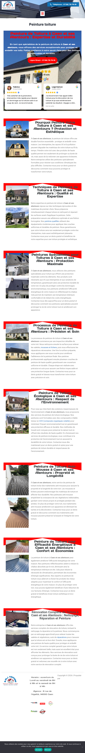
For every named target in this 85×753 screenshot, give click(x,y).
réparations (62, 637)
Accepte (39, 750)
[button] (42, 13)
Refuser (48, 750)
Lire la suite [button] (50, 106)
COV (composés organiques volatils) (54, 421)
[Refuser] (82, 747)
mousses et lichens (49, 347)
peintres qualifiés (52, 221)
